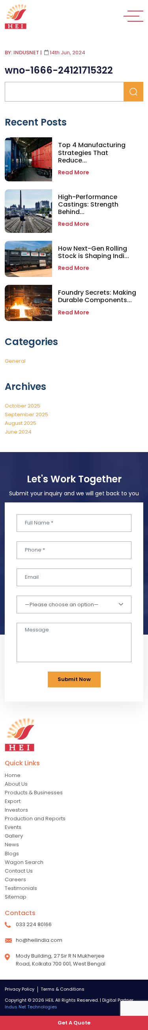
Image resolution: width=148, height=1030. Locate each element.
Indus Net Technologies (31, 1007)
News (12, 844)
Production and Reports (35, 818)
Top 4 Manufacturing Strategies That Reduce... (92, 152)
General (15, 361)
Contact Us (19, 871)
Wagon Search (24, 862)
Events (13, 827)
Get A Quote (74, 1022)
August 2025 (20, 423)
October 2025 (22, 406)
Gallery (14, 836)
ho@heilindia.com (39, 940)
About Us (16, 784)
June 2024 (18, 432)
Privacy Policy (19, 989)
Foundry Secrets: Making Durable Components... (97, 296)
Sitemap (15, 897)
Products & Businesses (34, 792)
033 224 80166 (34, 924)
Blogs (12, 853)
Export (13, 801)
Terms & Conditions (62, 989)
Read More (73, 172)
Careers (15, 879)
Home (13, 775)
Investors (16, 810)
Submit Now (74, 679)
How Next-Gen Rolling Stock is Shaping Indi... (93, 252)
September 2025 (26, 414)
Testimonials (21, 888)
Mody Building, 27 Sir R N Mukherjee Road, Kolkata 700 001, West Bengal (60, 959)
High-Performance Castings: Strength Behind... (88, 204)
